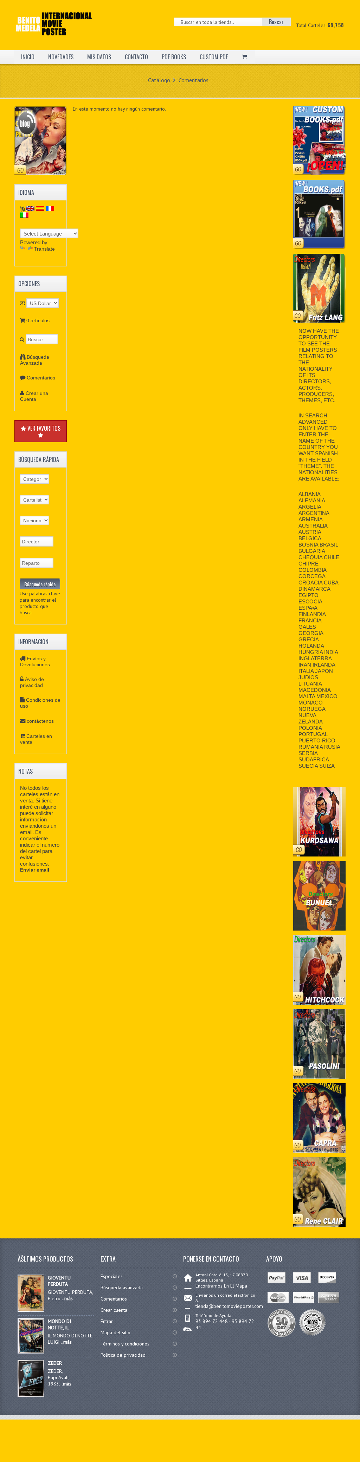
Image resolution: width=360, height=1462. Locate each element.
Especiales (112, 1276)
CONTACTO (136, 57)
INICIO (27, 57)
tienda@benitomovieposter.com (229, 1306)
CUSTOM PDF (214, 57)
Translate (44, 249)
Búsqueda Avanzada (34, 360)
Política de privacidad (123, 1355)
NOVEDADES (60, 57)
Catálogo (159, 80)
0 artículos (38, 320)
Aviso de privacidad (32, 682)
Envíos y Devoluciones (35, 661)
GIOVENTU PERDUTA (59, 1281)
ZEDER (55, 1363)
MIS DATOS (99, 57)
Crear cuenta (114, 1310)
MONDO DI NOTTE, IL (59, 1324)
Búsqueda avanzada (122, 1287)
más (68, 1298)
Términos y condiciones (125, 1344)
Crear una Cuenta (34, 396)
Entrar (107, 1321)
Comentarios (193, 80)
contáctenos (40, 721)
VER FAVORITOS (43, 428)
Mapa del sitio (115, 1332)
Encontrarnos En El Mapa (221, 1286)
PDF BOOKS (174, 57)
